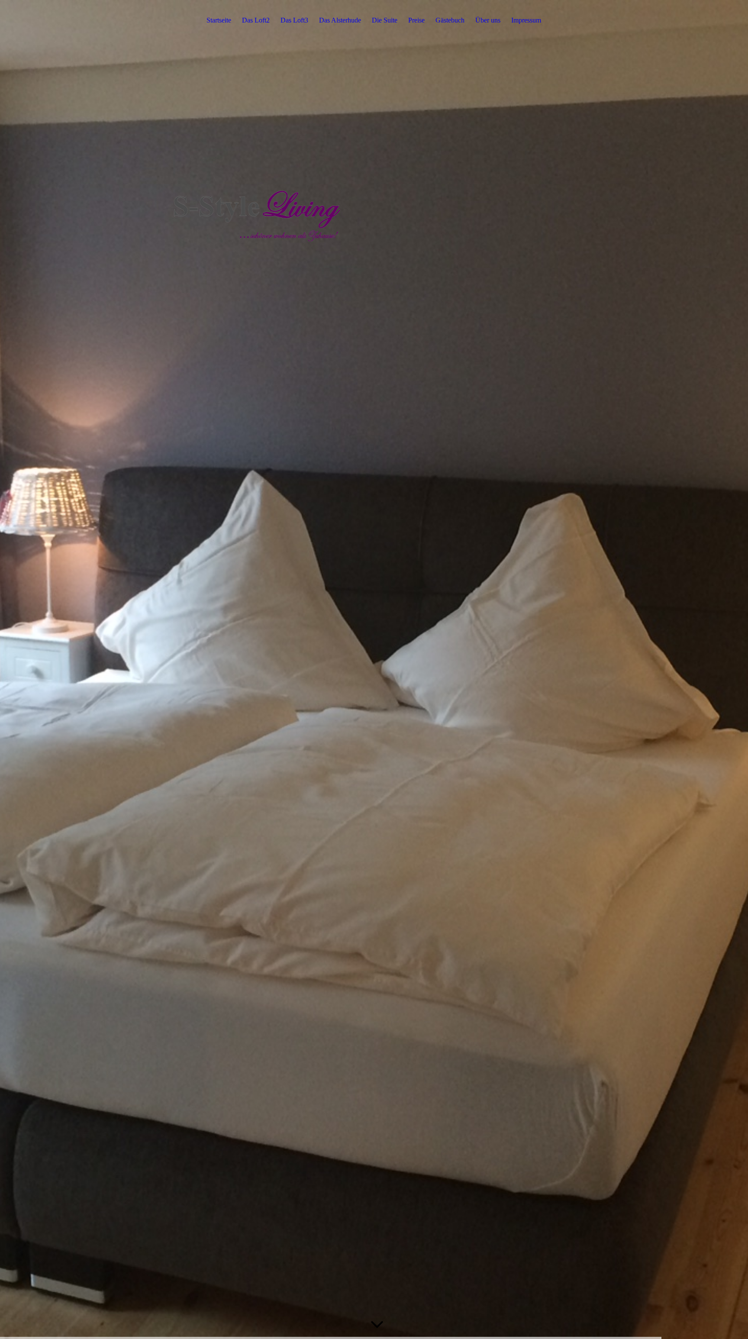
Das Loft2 (256, 20)
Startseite (218, 20)
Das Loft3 (294, 20)
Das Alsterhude (340, 20)
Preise (416, 20)
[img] (374, 669)
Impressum (526, 20)
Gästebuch (449, 20)
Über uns (487, 20)
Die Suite (384, 20)
